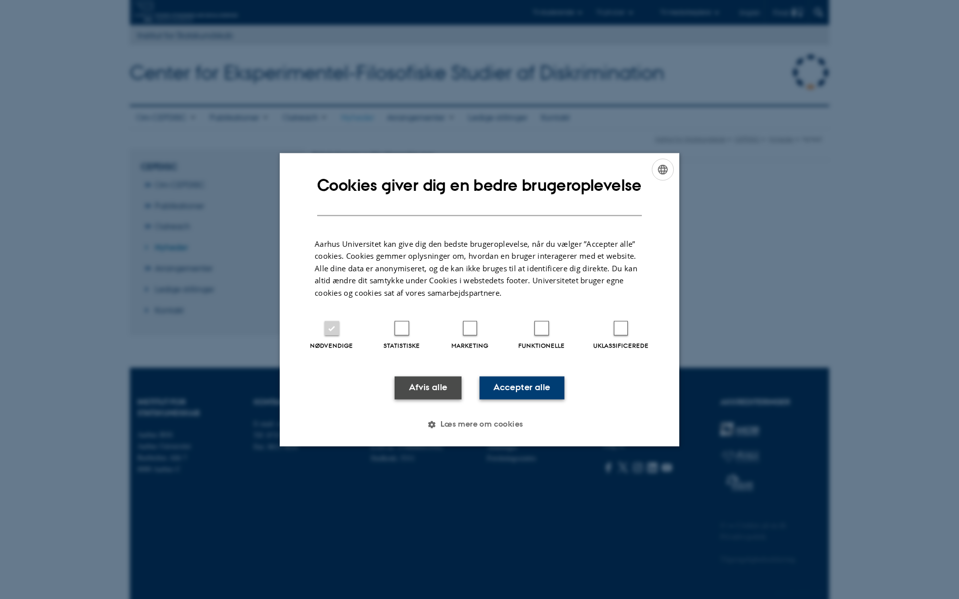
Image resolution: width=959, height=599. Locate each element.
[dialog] (479, 299)
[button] (479, 424)
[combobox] (663, 169)
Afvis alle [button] (428, 387)
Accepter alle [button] (521, 387)
